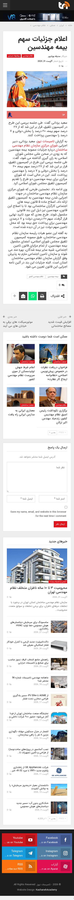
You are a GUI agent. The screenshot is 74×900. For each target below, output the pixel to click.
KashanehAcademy (46, 890)
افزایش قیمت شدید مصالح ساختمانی (59, 324)
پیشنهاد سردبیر (14, 55)
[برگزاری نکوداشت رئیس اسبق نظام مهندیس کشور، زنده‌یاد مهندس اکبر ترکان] (53, 397)
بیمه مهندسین (53, 276)
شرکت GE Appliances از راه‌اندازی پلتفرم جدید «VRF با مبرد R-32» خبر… (29, 769)
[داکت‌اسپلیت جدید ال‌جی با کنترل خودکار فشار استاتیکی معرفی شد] (59, 646)
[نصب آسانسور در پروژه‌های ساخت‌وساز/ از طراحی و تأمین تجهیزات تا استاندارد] (59, 754)
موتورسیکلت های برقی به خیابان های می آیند (18, 324)
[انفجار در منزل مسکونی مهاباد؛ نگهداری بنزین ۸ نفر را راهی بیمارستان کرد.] (59, 736)
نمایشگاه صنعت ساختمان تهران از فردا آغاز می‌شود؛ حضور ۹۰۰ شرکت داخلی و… (28, 715)
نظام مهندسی (28, 55)
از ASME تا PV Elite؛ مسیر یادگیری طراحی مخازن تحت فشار (30, 697)
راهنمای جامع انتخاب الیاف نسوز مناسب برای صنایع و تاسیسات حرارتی (28, 661)
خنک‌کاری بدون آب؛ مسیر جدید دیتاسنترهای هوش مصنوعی (32, 804)
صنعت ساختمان (60, 361)
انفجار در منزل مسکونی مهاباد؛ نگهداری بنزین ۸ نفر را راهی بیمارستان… (28, 733)
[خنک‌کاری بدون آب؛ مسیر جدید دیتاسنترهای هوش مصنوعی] (59, 808)
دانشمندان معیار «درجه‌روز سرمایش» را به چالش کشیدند (28, 787)
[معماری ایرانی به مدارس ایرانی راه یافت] (21, 397)
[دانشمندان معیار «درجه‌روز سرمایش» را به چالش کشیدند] (59, 790)
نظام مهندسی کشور (36, 276)
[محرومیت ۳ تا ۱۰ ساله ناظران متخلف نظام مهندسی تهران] (37, 565)
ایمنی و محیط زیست (58, 581)
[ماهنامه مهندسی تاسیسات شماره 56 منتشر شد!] (59, 682)
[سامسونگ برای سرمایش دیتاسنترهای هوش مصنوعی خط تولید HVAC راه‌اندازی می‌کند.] (59, 627)
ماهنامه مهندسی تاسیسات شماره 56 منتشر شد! (30, 679)
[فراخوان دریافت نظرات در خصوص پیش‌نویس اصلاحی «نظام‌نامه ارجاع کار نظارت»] (53, 354)
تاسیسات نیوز (45, 141)
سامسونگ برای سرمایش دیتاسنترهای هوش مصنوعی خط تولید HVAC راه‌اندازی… (29, 625)
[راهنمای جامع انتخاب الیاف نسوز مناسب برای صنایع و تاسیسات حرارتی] (59, 664)
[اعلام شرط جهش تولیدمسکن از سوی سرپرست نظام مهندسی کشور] (21, 354)
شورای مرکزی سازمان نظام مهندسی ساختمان (39, 147)
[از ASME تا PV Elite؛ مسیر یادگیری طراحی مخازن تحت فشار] (59, 700)
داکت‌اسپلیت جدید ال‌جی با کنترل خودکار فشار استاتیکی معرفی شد (27, 643)
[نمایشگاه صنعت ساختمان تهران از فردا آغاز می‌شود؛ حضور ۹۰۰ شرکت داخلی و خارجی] (59, 718)
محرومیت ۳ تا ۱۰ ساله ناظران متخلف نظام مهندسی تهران (38, 590)
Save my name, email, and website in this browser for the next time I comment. (38, 514)
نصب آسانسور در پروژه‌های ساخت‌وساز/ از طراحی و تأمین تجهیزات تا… (28, 751)
